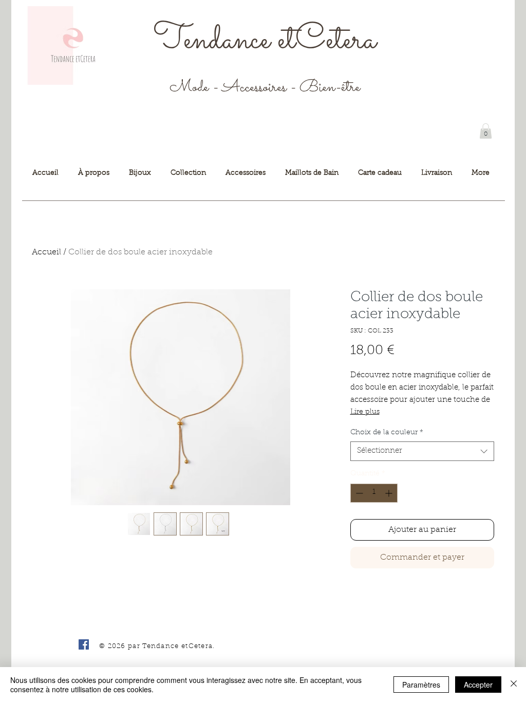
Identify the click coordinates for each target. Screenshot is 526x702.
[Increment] (389, 493)
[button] (485, 131)
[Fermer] (514, 684)
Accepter (478, 684)
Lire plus (365, 412)
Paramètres (421, 684)
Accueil (46, 252)
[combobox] (422, 451)
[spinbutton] (374, 493)
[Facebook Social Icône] (84, 644)
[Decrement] (358, 493)
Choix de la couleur (386, 432)
